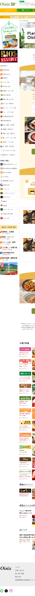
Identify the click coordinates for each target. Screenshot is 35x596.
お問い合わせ (19, 570)
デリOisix (5, 176)
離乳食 (5, 201)
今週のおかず (6, 74)
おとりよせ (6, 218)
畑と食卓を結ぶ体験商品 (10, 168)
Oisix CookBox (7, 172)
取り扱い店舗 (19, 573)
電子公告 (18, 577)
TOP (20, 20)
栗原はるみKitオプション (10, 164)
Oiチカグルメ (6, 197)
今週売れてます (15, 17)
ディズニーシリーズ (8, 193)
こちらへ (32, 3)
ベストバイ (6, 189)
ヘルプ (17, 567)
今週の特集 (6, 70)
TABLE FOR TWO (8, 214)
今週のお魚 (6, 185)
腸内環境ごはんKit (8, 181)
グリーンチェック (8, 209)
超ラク (26, 17)
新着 (22, 17)
